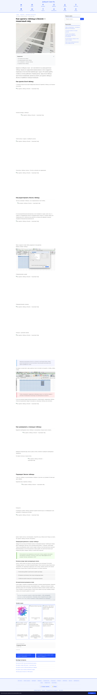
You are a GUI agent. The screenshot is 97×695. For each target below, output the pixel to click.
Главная (17, 14)
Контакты (43, 690)
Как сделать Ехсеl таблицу (23, 58)
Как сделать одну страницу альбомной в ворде (25, 669)
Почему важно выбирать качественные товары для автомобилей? (70, 35)
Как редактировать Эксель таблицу (25, 60)
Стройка (64, 6)
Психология (76, 6)
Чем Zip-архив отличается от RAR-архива (24, 671)
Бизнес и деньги (27, 680)
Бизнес (32, 6)
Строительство (46, 680)
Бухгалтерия (54, 682)
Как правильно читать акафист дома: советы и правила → (45, 655)
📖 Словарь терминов (44, 686)
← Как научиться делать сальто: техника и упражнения (24, 655)
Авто (21, 6)
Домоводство (53, 10)
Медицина (54, 6)
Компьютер (32, 10)
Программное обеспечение (31, 14)
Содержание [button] (35, 56)
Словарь (64, 10)
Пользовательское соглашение (52, 690)
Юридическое (47, 682)
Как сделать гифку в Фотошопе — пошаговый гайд (26, 665)
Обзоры (75, 10)
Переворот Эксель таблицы (23, 63)
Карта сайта (61, 690)
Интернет (21, 10)
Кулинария (43, 6)
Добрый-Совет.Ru (48, 2)
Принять (92, 693)
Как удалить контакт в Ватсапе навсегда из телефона (26, 667)
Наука (42, 682)
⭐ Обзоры (54, 686)
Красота (43, 10)
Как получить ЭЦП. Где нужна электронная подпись (26, 663)
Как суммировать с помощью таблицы (25, 61)
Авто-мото (20, 680)
